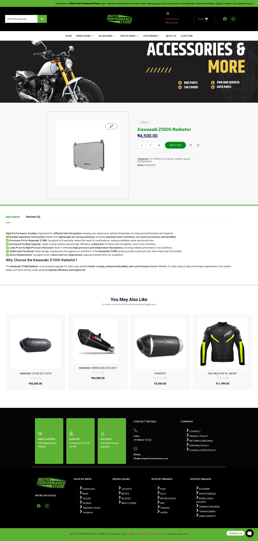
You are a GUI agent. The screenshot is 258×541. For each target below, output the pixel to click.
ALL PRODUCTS (157, 159)
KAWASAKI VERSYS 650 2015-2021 (98, 368)
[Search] (42, 19)
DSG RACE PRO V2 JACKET (222, 373)
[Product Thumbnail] (111, 126)
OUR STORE (187, 36)
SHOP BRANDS (150, 36)
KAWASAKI (150, 165)
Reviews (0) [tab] (33, 216)
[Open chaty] (250, 533)
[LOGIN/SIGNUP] (168, 13)
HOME (69, 36)
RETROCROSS (145, 161)
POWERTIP (160, 373)
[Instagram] (233, 19)
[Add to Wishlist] (190, 145)
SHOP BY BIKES (127, 36)
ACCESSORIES (105, 36)
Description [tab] (13, 216)
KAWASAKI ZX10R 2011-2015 (35, 373)
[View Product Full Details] (35, 344)
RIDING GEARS (83, 36)
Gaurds (170, 159)
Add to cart (175, 145)
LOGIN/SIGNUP (172, 19)
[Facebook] (225, 19)
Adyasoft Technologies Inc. (150, 533)
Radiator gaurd (182, 159)
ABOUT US (171, 36)
